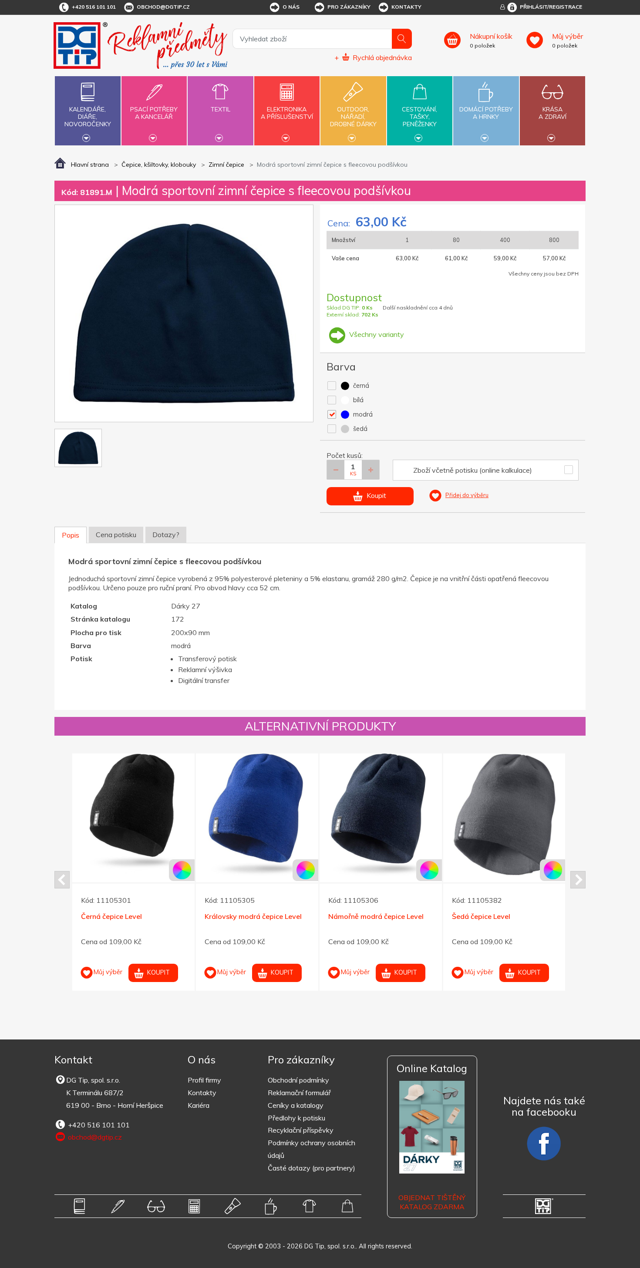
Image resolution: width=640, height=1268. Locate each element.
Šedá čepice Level (481, 916)
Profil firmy (204, 1080)
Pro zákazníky (349, 6)
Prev (62, 879)
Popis (70, 535)
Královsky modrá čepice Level (253, 916)
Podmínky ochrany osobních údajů (311, 1149)
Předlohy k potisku (296, 1117)
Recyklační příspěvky (300, 1130)
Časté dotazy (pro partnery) (311, 1168)
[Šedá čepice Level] (504, 814)
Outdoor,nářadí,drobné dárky (353, 116)
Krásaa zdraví (552, 113)
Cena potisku (116, 534)
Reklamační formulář (299, 1092)
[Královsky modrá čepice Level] (257, 814)
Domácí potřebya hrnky (486, 113)
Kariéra (198, 1105)
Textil (220, 109)
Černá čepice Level (111, 916)
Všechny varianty (375, 334)
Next (578, 879)
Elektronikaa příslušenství (287, 113)
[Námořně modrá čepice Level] (381, 814)
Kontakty (406, 6)
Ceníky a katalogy (295, 1105)
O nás (291, 6)
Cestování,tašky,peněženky (419, 116)
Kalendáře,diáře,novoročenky (87, 116)
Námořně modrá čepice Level (376, 916)
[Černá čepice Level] (133, 814)
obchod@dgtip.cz (163, 6)
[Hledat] (402, 39)
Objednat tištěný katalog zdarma (431, 1202)
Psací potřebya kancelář (154, 113)
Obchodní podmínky (298, 1080)
